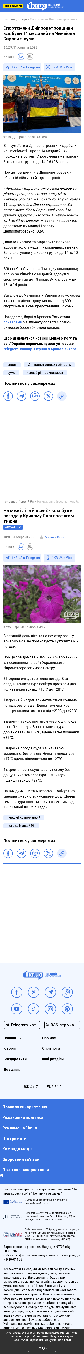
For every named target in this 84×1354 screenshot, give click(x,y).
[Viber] (35, 396)
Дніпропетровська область (49, 364)
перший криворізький (23, 817)
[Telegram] (21, 396)
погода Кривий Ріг (21, 825)
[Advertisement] (42, 452)
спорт (12, 364)
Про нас (49, 1038)
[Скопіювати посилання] (62, 396)
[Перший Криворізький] (45, 6)
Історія (9, 1048)
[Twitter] (48, 396)
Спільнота (51, 1048)
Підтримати (13, 6)
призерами (12, 322)
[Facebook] (8, 396)
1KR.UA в (26, 67)
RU (30, 56)
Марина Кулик (55, 537)
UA (21, 56)
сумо (11, 373)
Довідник (11, 1069)
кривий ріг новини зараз (45, 373)
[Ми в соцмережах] (16, 992)
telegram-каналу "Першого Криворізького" (40, 349)
